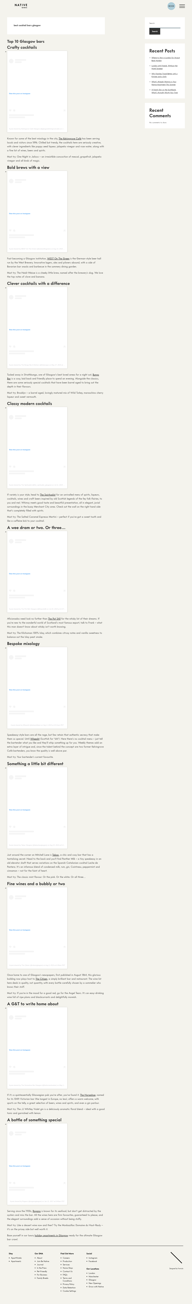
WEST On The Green (58, 258)
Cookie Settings (69, 1291)
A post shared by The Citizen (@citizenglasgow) (26, 965)
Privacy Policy (68, 1284)
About (39, 1258)
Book (171, 6)
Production (67, 1261)
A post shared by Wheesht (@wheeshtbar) (26, 725)
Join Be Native (43, 1261)
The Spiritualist (48, 494)
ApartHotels (16, 1258)
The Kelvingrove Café (70, 138)
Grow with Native (96, 1286)
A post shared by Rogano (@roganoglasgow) (26, 1201)
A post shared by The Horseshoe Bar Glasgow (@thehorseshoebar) (33, 1085)
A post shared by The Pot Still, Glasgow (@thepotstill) (27, 609)
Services (66, 1264)
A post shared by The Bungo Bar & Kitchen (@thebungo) (29, 365)
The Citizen (41, 978)
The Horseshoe (87, 1094)
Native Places (21, 6)
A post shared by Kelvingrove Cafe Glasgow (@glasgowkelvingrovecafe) (34, 129)
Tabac (55, 854)
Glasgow (92, 1280)
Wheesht (35, 738)
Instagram (93, 1258)
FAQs (65, 1274)
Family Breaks (42, 1278)
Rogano (37, 1210)
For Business (42, 1274)
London (92, 1273)
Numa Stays (68, 1268)
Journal (40, 1264)
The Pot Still (54, 618)
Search (152, 23)
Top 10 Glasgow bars (25, 41)
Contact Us (68, 1271)
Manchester (94, 1276)
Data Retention (69, 1287)
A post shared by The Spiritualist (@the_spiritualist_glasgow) (30, 485)
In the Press (42, 1268)
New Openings (95, 1283)
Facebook (93, 1261)
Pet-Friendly (42, 1271)
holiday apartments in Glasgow (51, 1235)
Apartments (16, 1261)
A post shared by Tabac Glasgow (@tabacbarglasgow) (28, 845)
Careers (66, 1258)
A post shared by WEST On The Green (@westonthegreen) (30, 249)
